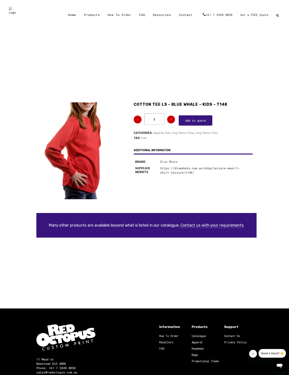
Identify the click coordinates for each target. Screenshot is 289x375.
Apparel (158, 133)
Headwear (198, 348)
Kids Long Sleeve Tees (179, 133)
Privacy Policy (235, 342)
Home (101, 65)
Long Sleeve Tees (206, 133)
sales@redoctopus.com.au (56, 372)
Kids (144, 138)
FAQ (161, 348)
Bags (195, 355)
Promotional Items (205, 361)
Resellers (166, 342)
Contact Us (232, 336)
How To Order (169, 336)
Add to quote (195, 120)
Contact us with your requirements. (212, 225)
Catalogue (117, 65)
